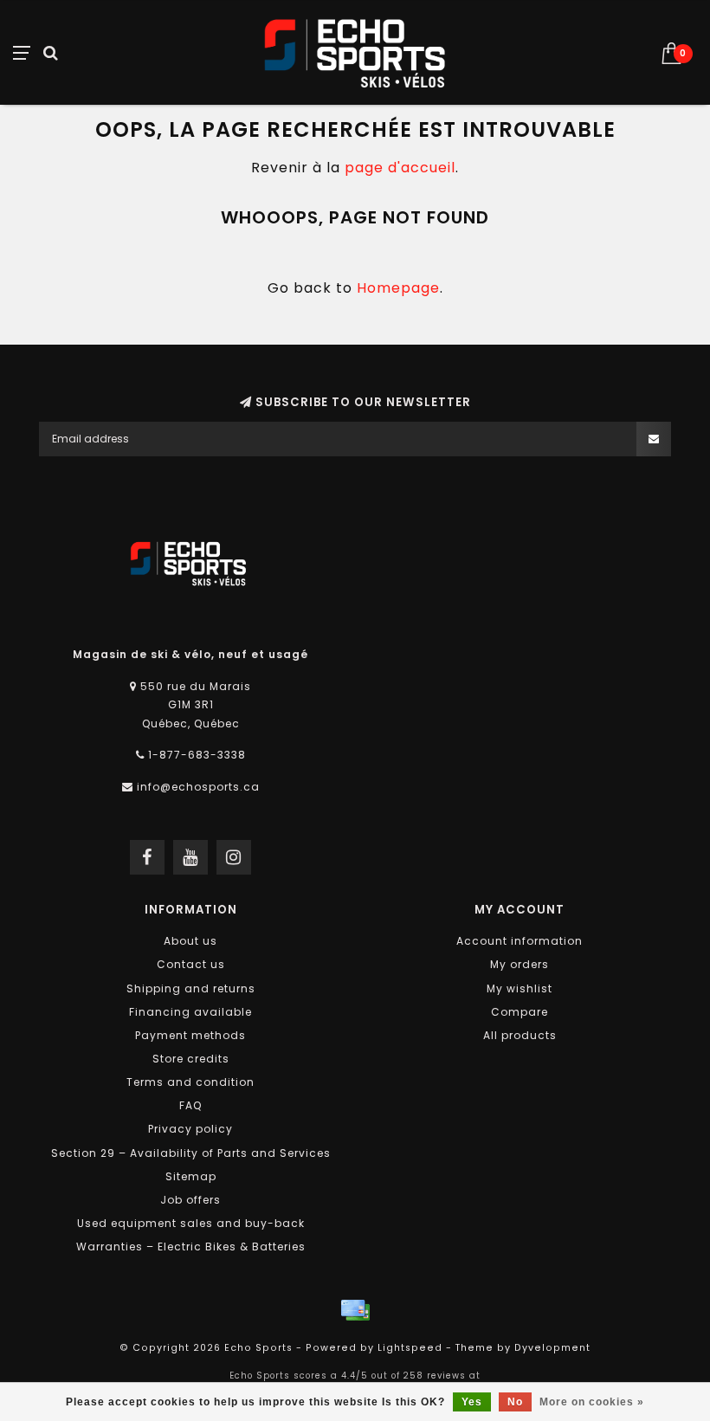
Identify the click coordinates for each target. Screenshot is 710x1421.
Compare (519, 1011)
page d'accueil (400, 168)
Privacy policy (190, 1128)
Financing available (190, 1011)
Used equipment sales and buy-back (191, 1223)
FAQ (190, 1105)
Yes (472, 1402)
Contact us (191, 964)
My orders (519, 964)
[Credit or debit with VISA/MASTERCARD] (355, 1310)
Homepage (398, 288)
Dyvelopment (552, 1347)
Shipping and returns (190, 988)
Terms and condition (190, 1082)
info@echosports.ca (198, 786)
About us (190, 940)
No (515, 1402)
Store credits (190, 1058)
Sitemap (190, 1176)
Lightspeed (410, 1347)
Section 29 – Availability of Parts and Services (191, 1153)
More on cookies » (591, 1402)
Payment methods (190, 1035)
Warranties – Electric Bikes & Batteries (191, 1246)
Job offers (190, 1199)
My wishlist (519, 988)
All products (520, 1035)
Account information (519, 940)
